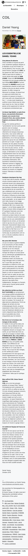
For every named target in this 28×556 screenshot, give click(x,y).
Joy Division (10, 524)
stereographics (7, 539)
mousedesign (13, 529)
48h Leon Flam (9, 503)
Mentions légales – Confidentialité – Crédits (14, 551)
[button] (25, 2)
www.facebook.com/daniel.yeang (12, 484)
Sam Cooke (21, 534)
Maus (19, 527)
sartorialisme (6, 536)
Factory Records (12, 515)
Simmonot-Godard (17, 536)
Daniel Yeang (10, 27)
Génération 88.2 (7, 520)
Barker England (19, 503)
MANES (9, 527)
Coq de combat (17, 510)
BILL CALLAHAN (7, 505)
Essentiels (14, 513)
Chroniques (20, 5)
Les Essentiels (7, 5)
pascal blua (5, 532)
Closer (12, 508)
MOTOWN (5, 529)
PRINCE (15, 534)
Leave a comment (10, 544)
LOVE (4, 527)
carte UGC (5, 508)
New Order (21, 529)
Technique (15, 539)
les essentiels (19, 524)
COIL (15, 508)
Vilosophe (10, 541)
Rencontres (14, 9)
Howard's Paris (12, 522)
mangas (14, 527)
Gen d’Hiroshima (14, 517)
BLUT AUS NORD (19, 505)
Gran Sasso (16, 520)
